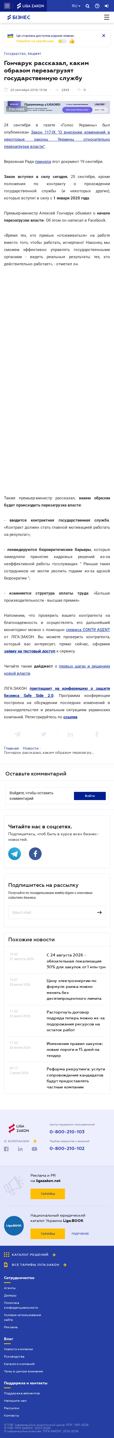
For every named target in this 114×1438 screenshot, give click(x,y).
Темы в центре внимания (23, 1371)
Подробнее (80, 1233)
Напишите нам (15, 1401)
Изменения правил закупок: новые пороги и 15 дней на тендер (75, 1049)
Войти (90, 796)
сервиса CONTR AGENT (88, 629)
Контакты (11, 1415)
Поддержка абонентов (22, 1393)
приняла (43, 161)
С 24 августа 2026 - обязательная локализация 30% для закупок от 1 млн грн (76, 960)
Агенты (10, 1288)
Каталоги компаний (19, 1364)
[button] (7, 6)
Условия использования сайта (22, 1317)
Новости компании (18, 1349)
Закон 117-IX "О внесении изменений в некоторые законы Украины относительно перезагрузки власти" (57, 139)
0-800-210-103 (67, 1132)
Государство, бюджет (22, 54)
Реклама (10, 1327)
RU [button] (74, 6)
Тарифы (48, 1194)
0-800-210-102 (67, 1148)
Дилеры (10, 1295)
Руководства (14, 1356)
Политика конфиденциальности (21, 1305)
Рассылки (11, 1408)
